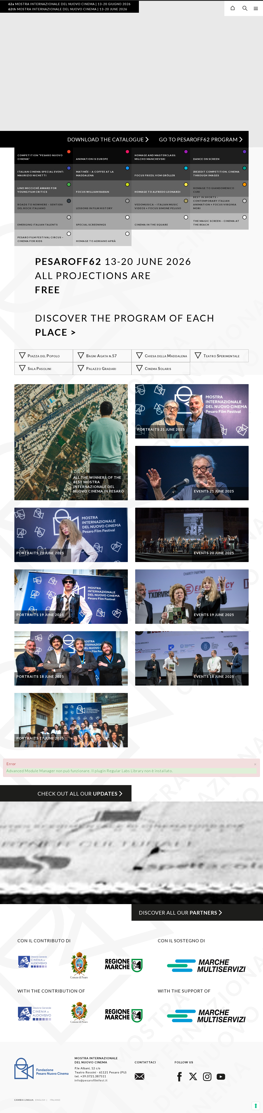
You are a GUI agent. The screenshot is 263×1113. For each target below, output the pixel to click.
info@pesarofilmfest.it (91, 1080)
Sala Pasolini (39, 368)
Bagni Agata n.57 (101, 356)
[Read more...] (71, 442)
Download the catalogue (105, 139)
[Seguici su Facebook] (180, 1076)
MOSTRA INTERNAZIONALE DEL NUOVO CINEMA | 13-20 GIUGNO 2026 (69, 4)
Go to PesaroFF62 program (198, 139)
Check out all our (78, 793)
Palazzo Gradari (101, 368)
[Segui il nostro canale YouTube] (221, 1076)
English (40, 1100)
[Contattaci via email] (139, 1076)
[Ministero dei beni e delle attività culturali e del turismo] (35, 961)
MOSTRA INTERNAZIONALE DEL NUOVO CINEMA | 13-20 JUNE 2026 (67, 9)
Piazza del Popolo (44, 356)
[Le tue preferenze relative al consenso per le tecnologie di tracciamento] (256, 1106)
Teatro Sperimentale (221, 356)
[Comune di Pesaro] (79, 964)
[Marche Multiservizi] (206, 965)
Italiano (55, 1100)
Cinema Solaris (158, 368)
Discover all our (178, 912)
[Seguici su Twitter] (193, 1076)
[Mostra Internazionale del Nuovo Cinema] (233, 7)
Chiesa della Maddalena (166, 356)
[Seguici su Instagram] (207, 1076)
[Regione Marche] (124, 964)
